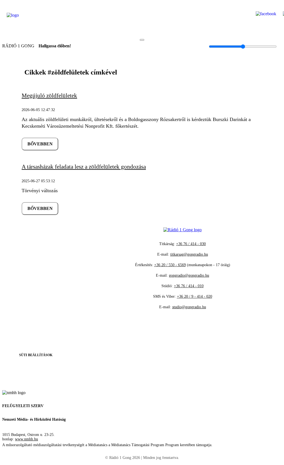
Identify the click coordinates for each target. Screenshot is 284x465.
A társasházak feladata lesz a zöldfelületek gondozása (84, 166)
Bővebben (40, 144)
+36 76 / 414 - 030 (191, 244)
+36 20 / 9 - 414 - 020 (194, 296)
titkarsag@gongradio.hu (189, 254)
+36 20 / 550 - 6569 (170, 265)
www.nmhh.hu (26, 439)
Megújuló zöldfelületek (49, 95)
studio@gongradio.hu (189, 307)
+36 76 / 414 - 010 (189, 286)
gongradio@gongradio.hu (189, 275)
